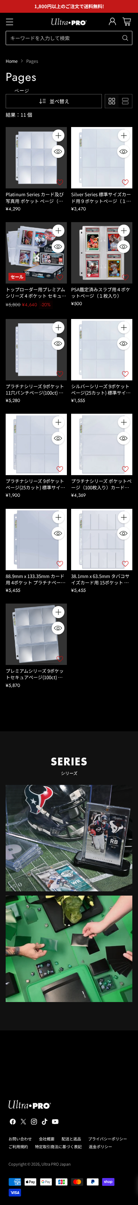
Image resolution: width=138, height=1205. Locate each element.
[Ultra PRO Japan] (69, 21)
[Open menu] (9, 22)
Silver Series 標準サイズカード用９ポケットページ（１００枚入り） (101, 200)
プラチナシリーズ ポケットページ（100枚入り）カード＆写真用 (101, 487)
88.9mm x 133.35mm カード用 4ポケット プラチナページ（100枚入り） (35, 582)
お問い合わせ (20, 1138)
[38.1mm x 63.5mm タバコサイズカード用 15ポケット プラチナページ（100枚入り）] (101, 539)
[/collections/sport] (69, 838)
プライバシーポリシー (107, 1138)
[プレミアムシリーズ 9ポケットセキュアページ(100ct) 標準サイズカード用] (36, 634)
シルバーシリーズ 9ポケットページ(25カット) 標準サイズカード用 (101, 392)
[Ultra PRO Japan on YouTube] (54, 1122)
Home (12, 61)
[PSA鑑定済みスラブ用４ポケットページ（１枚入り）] (101, 253)
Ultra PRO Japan (56, 1164)
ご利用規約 (18, 1146)
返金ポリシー (100, 1146)
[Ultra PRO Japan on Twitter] (22, 1122)
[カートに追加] (58, 136)
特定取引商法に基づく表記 (58, 1146)
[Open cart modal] (126, 22)
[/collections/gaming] (69, 949)
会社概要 (46, 1138)
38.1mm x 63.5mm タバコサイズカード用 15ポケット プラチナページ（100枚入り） (100, 582)
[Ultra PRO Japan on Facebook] (12, 1122)
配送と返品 (71, 1138)
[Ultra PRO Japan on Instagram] (33, 1122)
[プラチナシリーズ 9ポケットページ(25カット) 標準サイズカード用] (36, 444)
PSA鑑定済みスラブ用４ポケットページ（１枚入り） (100, 292)
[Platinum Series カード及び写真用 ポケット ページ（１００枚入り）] (36, 157)
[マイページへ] (112, 22)
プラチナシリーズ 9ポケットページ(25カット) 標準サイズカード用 (35, 487)
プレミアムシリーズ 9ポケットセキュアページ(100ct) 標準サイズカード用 (35, 677)
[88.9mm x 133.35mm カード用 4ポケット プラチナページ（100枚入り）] (36, 539)
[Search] (125, 38)
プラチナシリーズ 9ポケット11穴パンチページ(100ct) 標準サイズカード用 (35, 392)
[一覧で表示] (125, 101)
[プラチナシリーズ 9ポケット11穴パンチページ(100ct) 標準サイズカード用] (36, 349)
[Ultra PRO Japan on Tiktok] (43, 1122)
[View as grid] (112, 101)
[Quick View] (58, 151)
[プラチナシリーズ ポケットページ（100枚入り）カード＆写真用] (101, 444)
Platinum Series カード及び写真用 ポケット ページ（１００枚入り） (35, 200)
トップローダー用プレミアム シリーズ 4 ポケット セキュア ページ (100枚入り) (36, 296)
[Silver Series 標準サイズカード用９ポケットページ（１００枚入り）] (101, 157)
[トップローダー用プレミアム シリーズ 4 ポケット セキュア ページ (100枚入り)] (36, 253)
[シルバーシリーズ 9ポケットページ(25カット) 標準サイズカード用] (101, 349)
